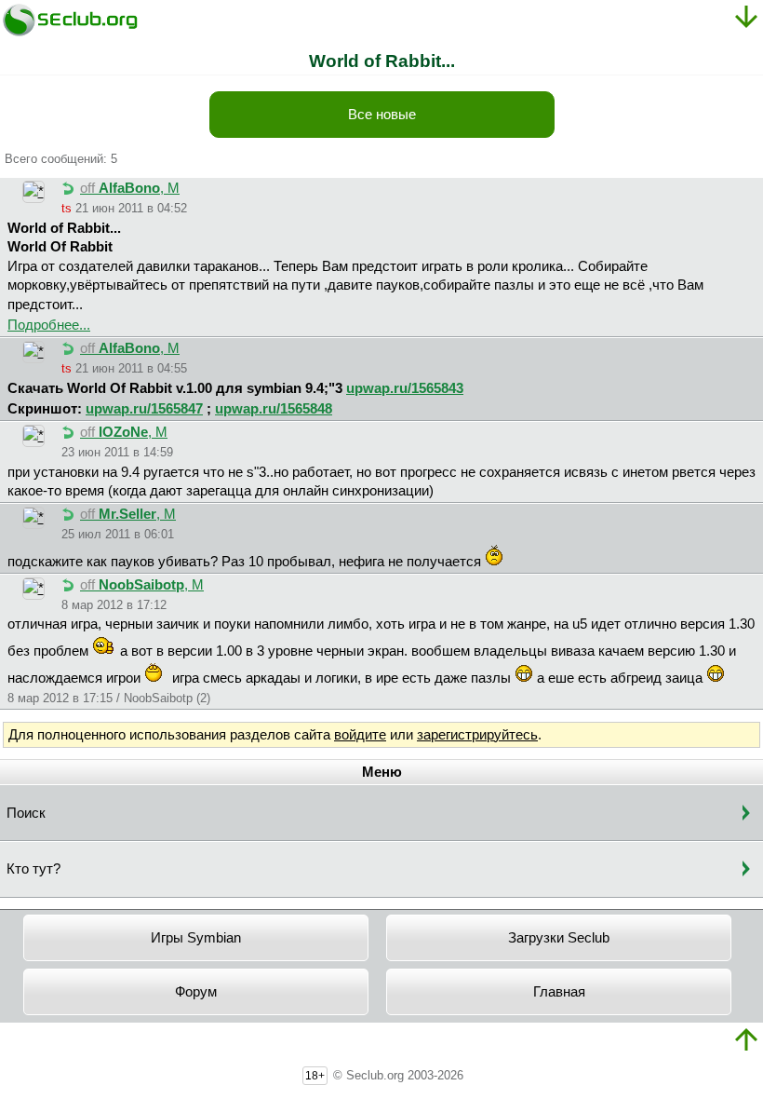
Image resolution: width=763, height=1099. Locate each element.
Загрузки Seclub (558, 937)
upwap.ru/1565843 (404, 388)
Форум (196, 991)
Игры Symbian (196, 937)
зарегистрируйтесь (477, 734)
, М (130, 188)
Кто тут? (33, 869)
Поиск (26, 813)
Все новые (382, 114)
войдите (360, 734)
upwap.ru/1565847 (144, 408)
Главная (559, 991)
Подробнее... (48, 325)
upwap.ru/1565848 (273, 408)
